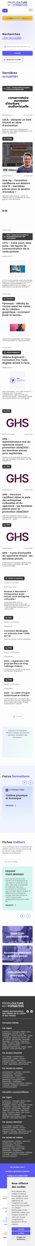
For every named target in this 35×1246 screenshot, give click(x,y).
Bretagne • (6, 1035)
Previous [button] (22, 916)
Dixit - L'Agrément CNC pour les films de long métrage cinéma (16, 663)
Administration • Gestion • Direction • (16, 1072)
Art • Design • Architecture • (13, 1056)
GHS (8, 411)
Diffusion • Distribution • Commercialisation (15, 1086)
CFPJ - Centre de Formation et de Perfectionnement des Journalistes (18, 236)
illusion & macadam (15, 578)
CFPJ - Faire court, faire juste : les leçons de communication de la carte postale (16, 247)
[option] (17, 803)
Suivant (30, 782)
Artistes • (18, 1076)
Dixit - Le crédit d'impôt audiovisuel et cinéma (17, 694)
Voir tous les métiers (11, 862)
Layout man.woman (14, 873)
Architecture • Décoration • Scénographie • (12, 1075)
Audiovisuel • (7, 1058)
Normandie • (17, 1039)
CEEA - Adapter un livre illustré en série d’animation (16, 123)
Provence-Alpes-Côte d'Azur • (19, 1043)
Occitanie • (16, 1041)
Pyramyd (10, 298)
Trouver (17, 53)
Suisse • (24, 1047)
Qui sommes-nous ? (17, 1167)
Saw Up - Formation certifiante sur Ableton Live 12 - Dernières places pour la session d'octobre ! (16, 186)
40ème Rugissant (13, 352)
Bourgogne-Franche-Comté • (13, 1033)
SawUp (9, 138)
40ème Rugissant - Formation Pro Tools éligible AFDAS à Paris (15, 360)
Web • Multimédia (11, 1064)
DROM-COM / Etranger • (11, 1045)
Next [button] (28, 916)
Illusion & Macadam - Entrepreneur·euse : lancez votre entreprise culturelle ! (16, 595)
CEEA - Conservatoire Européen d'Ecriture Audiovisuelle (18, 88)
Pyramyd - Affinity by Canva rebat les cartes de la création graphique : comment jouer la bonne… (16, 309)
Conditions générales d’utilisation (17, 1171)
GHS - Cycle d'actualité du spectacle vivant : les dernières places (17, 556)
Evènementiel (23, 1064)
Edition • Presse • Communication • (14, 1128)
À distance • (7, 1032)
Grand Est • (8, 1037)
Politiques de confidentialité (17, 1176)
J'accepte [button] (21, 1229)
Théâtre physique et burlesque (17, 797)
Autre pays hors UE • (18, 1048)
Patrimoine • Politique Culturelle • (14, 1130)
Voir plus (19, 716)
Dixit (9, 617)
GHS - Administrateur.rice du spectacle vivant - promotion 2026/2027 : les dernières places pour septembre (16, 446)
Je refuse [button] (21, 1233)
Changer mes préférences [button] (21, 1238)
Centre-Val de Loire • (19, 1035)
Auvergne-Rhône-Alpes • (22, 1032)
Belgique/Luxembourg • (11, 1047)
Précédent (25, 782)
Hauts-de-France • (20, 1037)
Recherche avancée (14, 59)
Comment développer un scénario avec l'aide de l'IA (17, 633)
